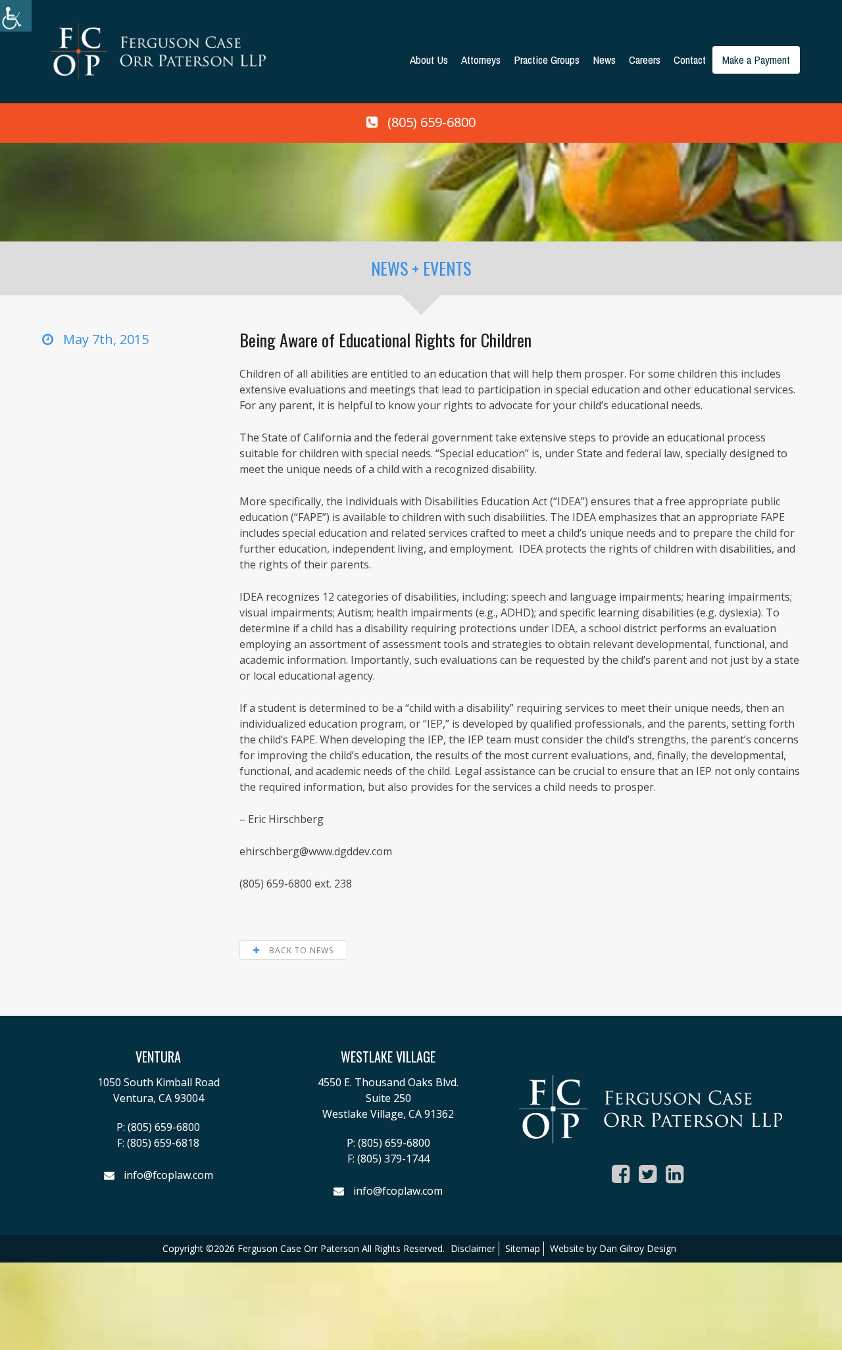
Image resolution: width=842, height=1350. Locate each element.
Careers (644, 59)
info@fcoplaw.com (168, 1175)
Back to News (300, 950)
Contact (690, 59)
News (604, 59)
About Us (429, 59)
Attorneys (481, 59)
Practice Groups (547, 59)
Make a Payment (756, 59)
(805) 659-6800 (431, 122)
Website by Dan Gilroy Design (613, 1248)
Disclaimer (473, 1248)
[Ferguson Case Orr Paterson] (158, 50)
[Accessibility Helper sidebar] (16, 16)
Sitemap (522, 1248)
